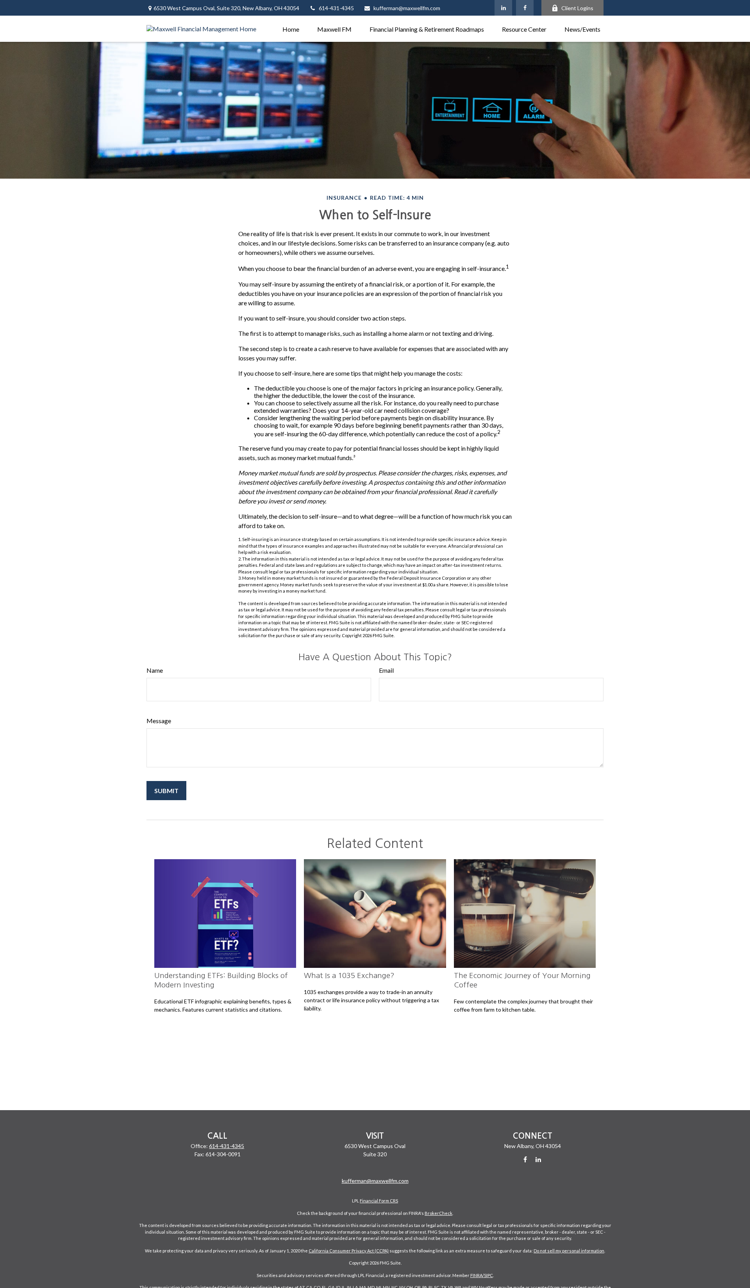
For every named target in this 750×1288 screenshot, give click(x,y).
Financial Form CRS (379, 1200)
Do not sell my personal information (569, 1250)
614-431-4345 (336, 8)
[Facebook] (525, 8)
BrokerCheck (438, 1213)
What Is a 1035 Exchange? (349, 975)
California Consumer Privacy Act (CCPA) (349, 1250)
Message (158, 720)
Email (386, 670)
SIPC (488, 1275)
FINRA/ (477, 1275)
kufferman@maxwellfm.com (406, 8)
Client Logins (577, 8)
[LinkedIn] (503, 8)
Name (154, 670)
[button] (290, 28)
